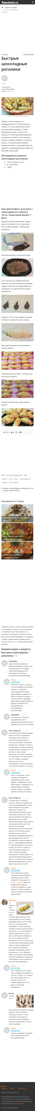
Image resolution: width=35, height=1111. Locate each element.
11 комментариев (28, 54)
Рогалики (4, 54)
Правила (4, 1088)
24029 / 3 (10, 91)
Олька (3, 83)
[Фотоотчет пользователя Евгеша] (25, 1001)
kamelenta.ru (19, 1103)
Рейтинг (12, 1088)
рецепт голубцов (17, 882)
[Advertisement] (17, 33)
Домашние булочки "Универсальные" (11, 556)
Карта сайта (22, 1088)
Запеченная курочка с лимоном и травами (13, 537)
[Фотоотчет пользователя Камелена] (25, 908)
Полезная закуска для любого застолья (16, 519)
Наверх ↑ (3, 1086)
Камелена (12, 900)
